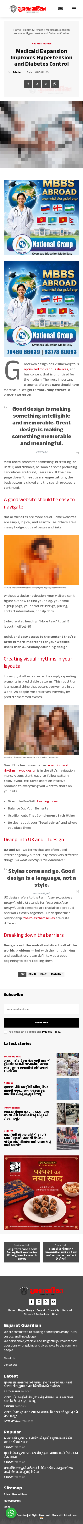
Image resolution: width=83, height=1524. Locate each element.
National (9, 1083)
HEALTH (43, 974)
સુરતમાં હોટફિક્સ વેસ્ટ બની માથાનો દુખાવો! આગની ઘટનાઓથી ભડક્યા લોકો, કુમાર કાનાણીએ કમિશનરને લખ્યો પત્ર (27, 1066)
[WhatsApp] (55, 84)
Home (17, 30)
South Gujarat (12, 1057)
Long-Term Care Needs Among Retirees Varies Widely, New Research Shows (22, 1254)
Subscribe (41, 1023)
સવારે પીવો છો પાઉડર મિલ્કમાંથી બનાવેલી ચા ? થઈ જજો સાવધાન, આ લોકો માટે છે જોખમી (61, 1254)
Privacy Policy (51, 1032)
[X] (37, 84)
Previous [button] (8, 217)
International (12, 1108)
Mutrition (57, 974)
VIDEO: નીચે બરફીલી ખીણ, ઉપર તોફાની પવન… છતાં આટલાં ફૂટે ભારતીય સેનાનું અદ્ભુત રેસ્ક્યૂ (26, 1091)
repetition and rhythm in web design (36, 768)
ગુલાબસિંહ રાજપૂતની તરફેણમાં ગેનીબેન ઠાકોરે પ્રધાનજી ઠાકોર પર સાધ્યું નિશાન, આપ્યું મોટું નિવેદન (38, 1470)
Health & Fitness (33, 30)
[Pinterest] (46, 84)
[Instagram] (39, 1302)
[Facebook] (28, 84)
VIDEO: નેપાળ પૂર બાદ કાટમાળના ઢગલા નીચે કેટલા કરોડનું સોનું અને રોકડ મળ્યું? (26, 1115)
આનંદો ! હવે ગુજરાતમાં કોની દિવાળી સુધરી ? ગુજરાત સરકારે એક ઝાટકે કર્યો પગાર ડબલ (38, 1440)
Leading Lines (47, 801)
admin (17, 72)
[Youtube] (53, 1302)
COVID (32, 974)
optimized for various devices (46, 369)
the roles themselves (39, 918)
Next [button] (74, 217)
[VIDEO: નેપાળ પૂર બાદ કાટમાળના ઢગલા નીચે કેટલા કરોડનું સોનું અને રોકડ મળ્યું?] (68, 1114)
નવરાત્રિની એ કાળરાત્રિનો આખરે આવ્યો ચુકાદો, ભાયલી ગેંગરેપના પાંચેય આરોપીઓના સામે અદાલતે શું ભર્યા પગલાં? (27, 1140)
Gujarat (8, 1131)
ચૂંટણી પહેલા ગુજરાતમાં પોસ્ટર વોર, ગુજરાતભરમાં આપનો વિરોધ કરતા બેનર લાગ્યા (41, 1455)
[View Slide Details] (41, 217)
